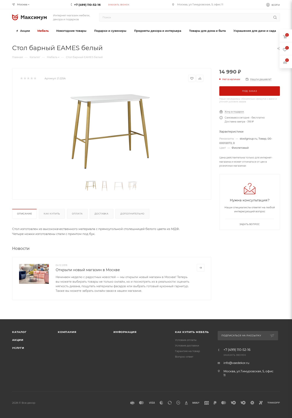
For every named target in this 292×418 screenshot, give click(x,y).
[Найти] (275, 17)
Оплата (77, 213)
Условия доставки (187, 345)
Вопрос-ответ (184, 356)
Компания (67, 332)
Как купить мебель (192, 332)
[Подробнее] (200, 268)
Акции (17, 339)
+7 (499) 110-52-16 (87, 5)
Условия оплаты (185, 339)
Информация (125, 332)
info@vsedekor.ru (236, 363)
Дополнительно (132, 213)
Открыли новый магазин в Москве (88, 270)
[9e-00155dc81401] (112, 132)
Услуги (18, 347)
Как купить (52, 213)
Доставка (101, 213)
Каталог (19, 332)
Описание (24, 213)
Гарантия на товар (187, 351)
